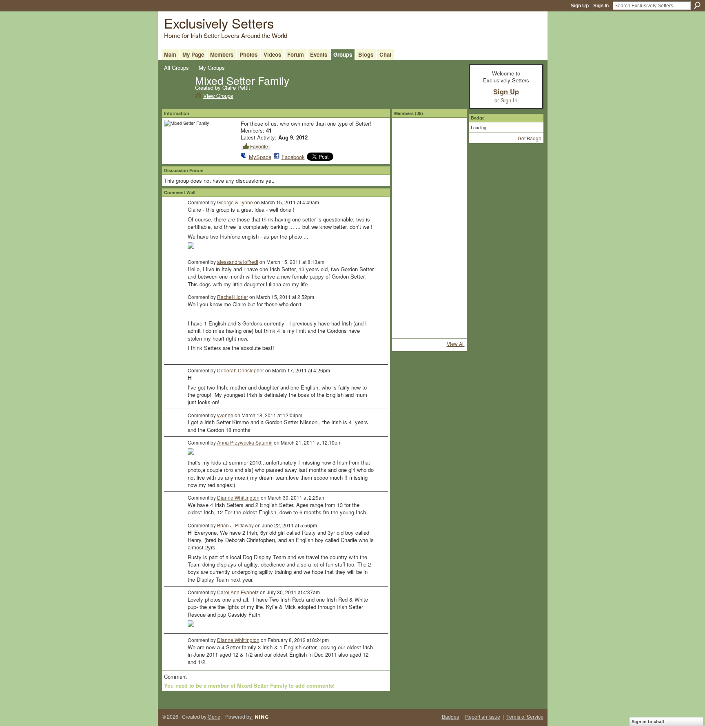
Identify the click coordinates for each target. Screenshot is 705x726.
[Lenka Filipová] (407, 159)
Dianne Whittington (238, 497)
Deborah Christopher (240, 370)
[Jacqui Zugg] (407, 180)
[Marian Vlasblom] (407, 245)
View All (456, 343)
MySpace (260, 157)
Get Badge (529, 138)
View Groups (218, 96)
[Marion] (429, 267)
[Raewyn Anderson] (407, 202)
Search (697, 5)
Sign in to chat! (648, 721)
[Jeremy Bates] (429, 332)
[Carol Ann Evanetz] (429, 202)
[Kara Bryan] (429, 159)
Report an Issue (482, 716)
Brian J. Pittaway (235, 525)
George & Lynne (235, 202)
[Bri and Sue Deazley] (407, 224)
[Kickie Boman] (451, 245)
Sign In (601, 6)
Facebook (293, 157)
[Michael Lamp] (451, 202)
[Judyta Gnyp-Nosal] (451, 310)
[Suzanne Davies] (407, 137)
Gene (214, 716)
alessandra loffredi (237, 261)
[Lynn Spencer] (429, 245)
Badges (450, 716)
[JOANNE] (429, 289)
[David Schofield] (451, 332)
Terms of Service (524, 716)
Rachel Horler (232, 296)
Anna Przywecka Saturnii (245, 442)
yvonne (225, 415)
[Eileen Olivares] (451, 137)
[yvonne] (451, 289)
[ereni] (451, 180)
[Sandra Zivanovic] (451, 159)
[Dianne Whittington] (407, 267)
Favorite (259, 146)
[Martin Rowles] (451, 224)
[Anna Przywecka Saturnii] (407, 289)
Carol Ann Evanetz (238, 592)
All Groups (176, 67)
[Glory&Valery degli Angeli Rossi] (407, 310)
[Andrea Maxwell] (451, 267)
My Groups (212, 67)
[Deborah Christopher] (429, 310)
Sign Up (580, 6)
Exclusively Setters (219, 22)
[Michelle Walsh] (407, 332)
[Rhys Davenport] (429, 137)
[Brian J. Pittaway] (429, 224)
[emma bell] (429, 180)
